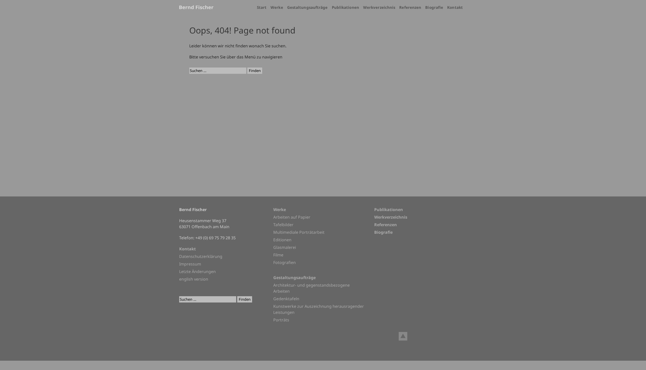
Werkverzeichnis (379, 7)
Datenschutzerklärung (200, 256)
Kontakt (455, 7)
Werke (277, 7)
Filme (278, 255)
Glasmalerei (284, 247)
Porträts (281, 320)
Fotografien (284, 262)
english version (193, 279)
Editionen (282, 240)
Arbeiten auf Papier (291, 217)
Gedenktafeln (286, 298)
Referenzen (410, 7)
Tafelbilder (283, 224)
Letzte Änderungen (197, 271)
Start (262, 7)
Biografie (434, 7)
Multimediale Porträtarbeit (299, 232)
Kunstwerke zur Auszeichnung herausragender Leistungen (318, 309)
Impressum (190, 264)
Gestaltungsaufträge (307, 7)
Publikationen (345, 7)
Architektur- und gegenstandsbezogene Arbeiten (311, 288)
